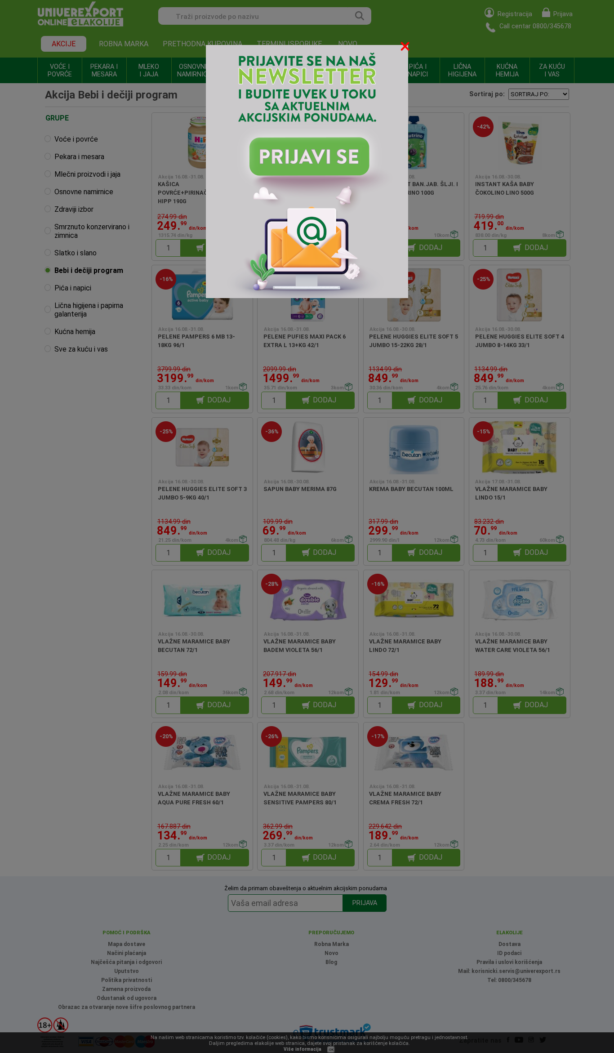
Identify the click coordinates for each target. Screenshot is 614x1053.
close (405, 48)
